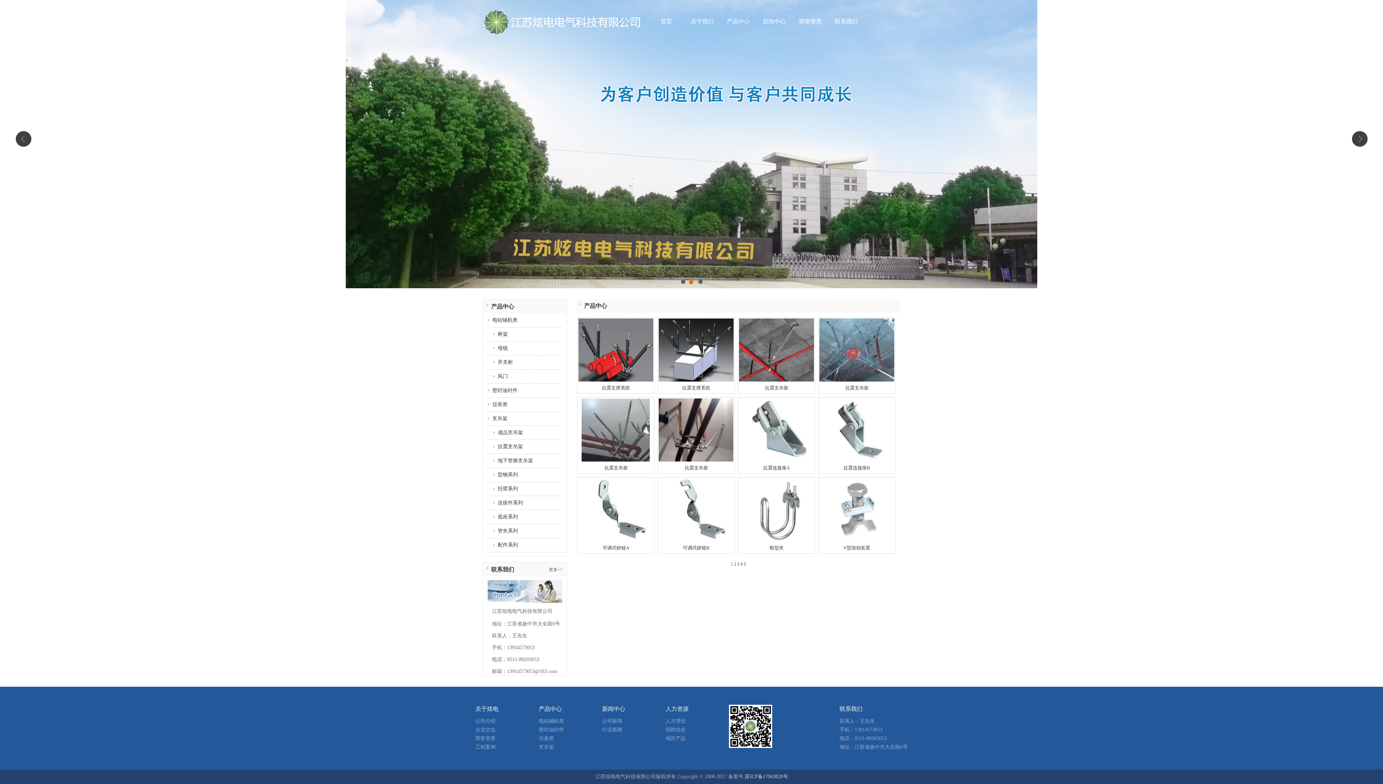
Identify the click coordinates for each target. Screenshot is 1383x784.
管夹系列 (508, 531)
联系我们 (846, 21)
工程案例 (485, 747)
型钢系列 (508, 474)
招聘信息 (676, 729)
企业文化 (485, 729)
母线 (503, 348)
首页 (666, 21)
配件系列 (508, 545)
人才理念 (676, 721)
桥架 (503, 334)
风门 (503, 376)
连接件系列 (510, 502)
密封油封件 (505, 390)
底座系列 (508, 517)
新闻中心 (774, 21)
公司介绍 (485, 721)
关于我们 (702, 21)
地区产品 (676, 738)
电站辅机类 (505, 320)
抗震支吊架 (510, 446)
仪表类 (499, 404)
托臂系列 (508, 488)
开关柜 (505, 362)
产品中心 (738, 21)
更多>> (556, 569)
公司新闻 (612, 721)
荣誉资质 (810, 21)
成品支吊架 (510, 432)
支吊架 (499, 418)
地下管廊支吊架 (515, 460)
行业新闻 (612, 729)
